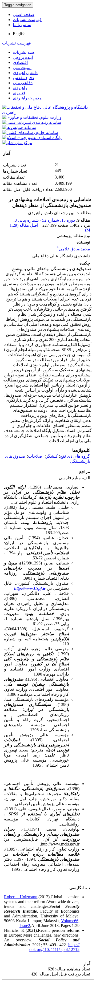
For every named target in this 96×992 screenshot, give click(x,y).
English (19, 33)
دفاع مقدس (23, 77)
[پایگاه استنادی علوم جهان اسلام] (32, 137)
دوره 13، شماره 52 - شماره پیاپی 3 (45, 220)
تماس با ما (22, 24)
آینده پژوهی (23, 57)
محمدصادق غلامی (73, 249)
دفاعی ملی (23, 82)
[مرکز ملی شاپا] (17, 142)
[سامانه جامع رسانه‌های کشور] (30, 132)
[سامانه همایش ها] (19, 127)
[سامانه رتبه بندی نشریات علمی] (31, 122)
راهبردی (20, 88)
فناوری (19, 93)
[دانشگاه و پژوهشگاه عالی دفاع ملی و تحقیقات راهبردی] (48, 112)
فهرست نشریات (27, 19)
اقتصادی (20, 62)
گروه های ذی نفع (75, 456)
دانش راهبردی (25, 72)
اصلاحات (35, 456)
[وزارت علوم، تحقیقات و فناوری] (32, 117)
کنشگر (52, 456)
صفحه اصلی (23, 14)
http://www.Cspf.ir (30, 588)
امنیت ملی (22, 67)
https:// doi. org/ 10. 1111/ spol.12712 (54, 947)
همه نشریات (23, 52)
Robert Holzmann (20, 897)
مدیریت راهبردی (27, 98)
